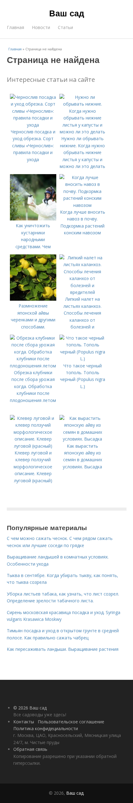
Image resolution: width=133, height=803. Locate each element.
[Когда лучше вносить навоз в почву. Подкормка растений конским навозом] (82, 205)
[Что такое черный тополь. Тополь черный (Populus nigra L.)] (82, 359)
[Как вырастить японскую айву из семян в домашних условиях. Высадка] (82, 439)
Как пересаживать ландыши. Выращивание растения (62, 649)
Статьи (65, 27)
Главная (15, 27)
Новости (41, 27)
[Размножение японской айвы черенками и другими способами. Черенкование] (33, 299)
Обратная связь (30, 749)
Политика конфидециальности (45, 728)
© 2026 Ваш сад (30, 708)
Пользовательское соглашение (71, 722)
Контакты (23, 722)
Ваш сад (66, 13)
